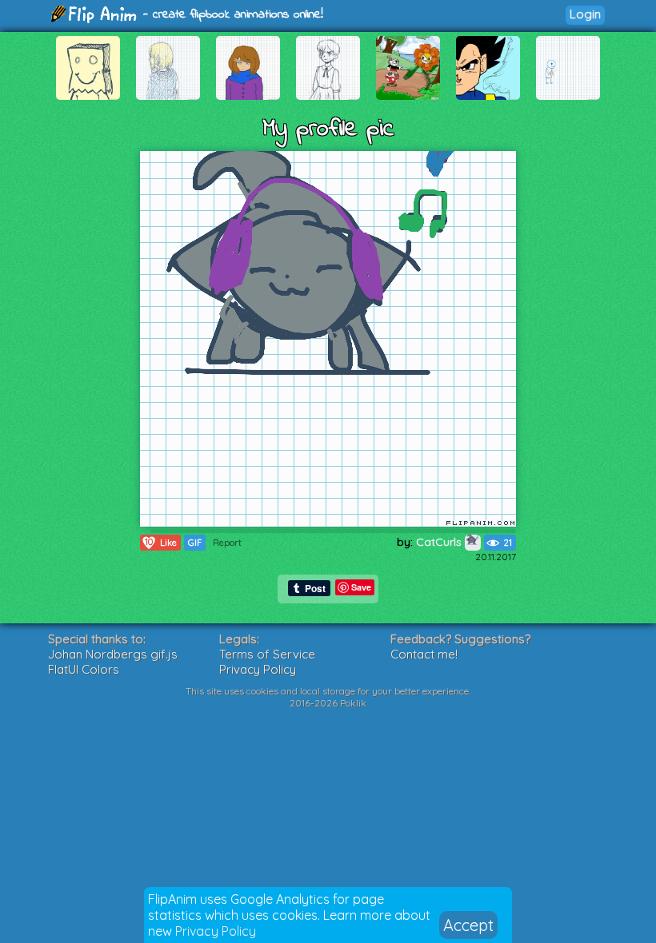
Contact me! (424, 654)
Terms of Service (267, 654)
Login (585, 14)
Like (161, 542)
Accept (468, 925)
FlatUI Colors (83, 669)
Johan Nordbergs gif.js (113, 654)
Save (361, 587)
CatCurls (440, 542)
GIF (195, 542)
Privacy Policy (215, 931)
